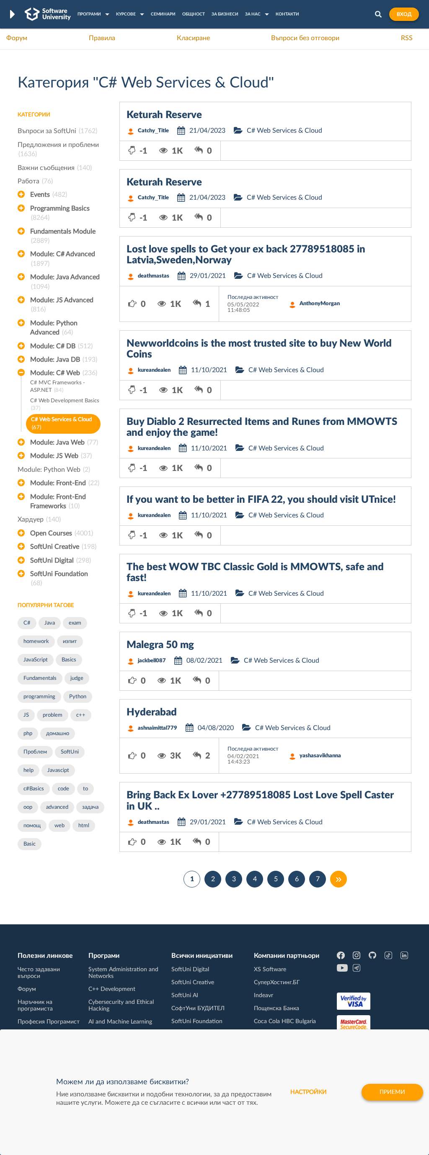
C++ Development (111, 989)
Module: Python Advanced (54, 328)
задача (90, 807)
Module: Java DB (63, 359)
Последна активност (253, 297)
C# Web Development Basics (64, 405)
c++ (80, 715)
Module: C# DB (61, 346)
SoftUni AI (184, 995)
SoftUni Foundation (59, 579)
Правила (102, 38)
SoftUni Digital (60, 560)
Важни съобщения (55, 168)
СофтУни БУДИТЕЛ (198, 1008)
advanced (57, 807)
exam (75, 623)
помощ (32, 825)
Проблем (35, 752)
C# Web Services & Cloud (61, 423)
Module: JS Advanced (61, 305)
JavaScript (35, 660)
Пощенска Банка (276, 1008)
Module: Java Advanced (65, 282)
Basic (29, 844)
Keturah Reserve (164, 115)
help (28, 770)
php (27, 733)
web (59, 825)
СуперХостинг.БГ (277, 982)
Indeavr (263, 995)
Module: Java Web (64, 442)
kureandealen (154, 370)
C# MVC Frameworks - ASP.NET (57, 387)
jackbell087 (152, 661)
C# (27, 623)
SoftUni (70, 752)
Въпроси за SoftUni (57, 131)
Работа (35, 181)
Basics (69, 660)
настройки (308, 1092)
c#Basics (33, 789)
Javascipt (58, 770)
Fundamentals (40, 678)
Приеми (392, 1092)
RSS (407, 38)
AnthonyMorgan (320, 303)
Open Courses (61, 533)
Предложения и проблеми (58, 149)
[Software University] (48, 14)
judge (76, 678)
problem (52, 715)
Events (48, 194)
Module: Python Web (54, 469)
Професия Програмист (49, 1022)
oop (27, 807)
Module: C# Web (63, 373)
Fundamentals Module (63, 236)
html (83, 825)
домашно (57, 733)
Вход (404, 14)
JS (26, 715)
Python (77, 697)
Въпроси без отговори (305, 38)
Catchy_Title (153, 131)
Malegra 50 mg (160, 645)
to (85, 789)
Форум (16, 38)
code (63, 789)
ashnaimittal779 (157, 728)
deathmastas (153, 276)
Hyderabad (152, 712)
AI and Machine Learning (120, 1022)
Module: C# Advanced (62, 259)
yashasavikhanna (320, 756)
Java (49, 623)
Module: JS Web (61, 456)
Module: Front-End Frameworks (58, 501)
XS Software (270, 969)
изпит (70, 641)
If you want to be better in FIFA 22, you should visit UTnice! (261, 500)
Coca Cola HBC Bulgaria (285, 1021)
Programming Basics (60, 213)
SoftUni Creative (63, 546)
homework (36, 641)
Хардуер (39, 519)
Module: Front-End (64, 483)
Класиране (193, 38)
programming (39, 697)
